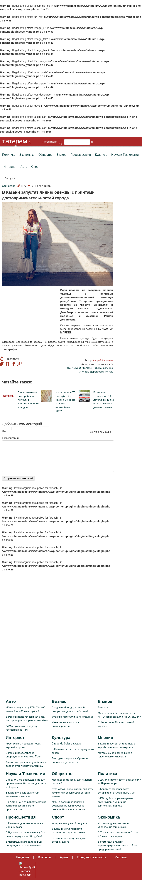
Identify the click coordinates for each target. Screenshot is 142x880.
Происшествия (80, 154)
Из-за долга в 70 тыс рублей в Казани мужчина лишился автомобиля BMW (65, 401)
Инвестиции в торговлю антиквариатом (66, 724)
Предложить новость (91, 857)
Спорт (35, 166)
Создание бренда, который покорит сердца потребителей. (70, 709)
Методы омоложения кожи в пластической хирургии (115, 754)
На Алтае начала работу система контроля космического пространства (26, 805)
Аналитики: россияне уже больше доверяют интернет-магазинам (26, 763)
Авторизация (50, 141)
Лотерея (103, 707)
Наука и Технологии (125, 154)
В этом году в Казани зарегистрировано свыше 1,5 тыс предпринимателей (118, 845)
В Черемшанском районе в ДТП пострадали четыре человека (25, 843)
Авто (24, 166)
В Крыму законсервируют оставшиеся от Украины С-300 (116, 790)
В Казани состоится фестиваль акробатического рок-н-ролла (116, 745)
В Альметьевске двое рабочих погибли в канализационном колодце (29, 399)
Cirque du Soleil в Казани (67, 743)
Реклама (121, 857)
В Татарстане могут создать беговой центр (68, 839)
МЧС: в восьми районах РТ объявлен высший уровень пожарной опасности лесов (68, 805)
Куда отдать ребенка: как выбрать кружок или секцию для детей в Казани (72, 792)
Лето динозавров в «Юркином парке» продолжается (70, 760)
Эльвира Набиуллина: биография (72, 716)
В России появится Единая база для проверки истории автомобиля (27, 718)
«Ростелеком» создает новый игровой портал (23, 745)
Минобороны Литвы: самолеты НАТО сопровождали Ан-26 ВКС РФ (119, 714)
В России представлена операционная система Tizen (23, 754)
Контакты (44, 857)
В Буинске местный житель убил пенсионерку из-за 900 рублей (25, 834)
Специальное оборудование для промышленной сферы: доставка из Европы (26, 783)
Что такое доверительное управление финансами (113, 825)
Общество (45, 154)
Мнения (105, 737)
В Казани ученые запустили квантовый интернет (22, 794)
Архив (64, 857)
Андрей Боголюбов (103, 360)
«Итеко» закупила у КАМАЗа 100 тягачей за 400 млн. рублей (25, 709)
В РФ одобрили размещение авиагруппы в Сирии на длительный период (115, 801)
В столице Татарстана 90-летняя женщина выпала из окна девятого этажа (103, 399)
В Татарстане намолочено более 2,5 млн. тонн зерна (118, 834)
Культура (101, 154)
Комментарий (10, 438)
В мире (61, 154)
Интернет (10, 166)
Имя (4, 431)
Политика (8, 154)
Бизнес (59, 701)
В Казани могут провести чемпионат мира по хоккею (68, 830)
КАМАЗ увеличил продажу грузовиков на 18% (21, 727)
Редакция (22, 857)
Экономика (26, 154)
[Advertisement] (30, 312)
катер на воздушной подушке (69, 823)
